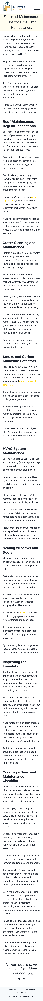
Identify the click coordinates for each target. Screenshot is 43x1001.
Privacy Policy (28, 990)
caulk (22, 612)
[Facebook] (19, 979)
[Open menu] (37, 7)
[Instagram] (24, 979)
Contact (21, 993)
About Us (12, 990)
